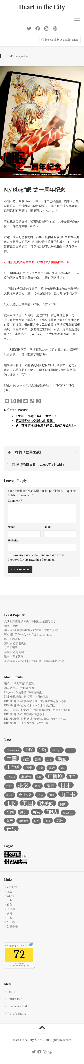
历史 (28, 767)
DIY (29, 749)
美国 (27, 803)
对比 (39, 777)
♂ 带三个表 (11, 926)
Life (10, 56)
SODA (70, 750)
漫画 (52, 795)
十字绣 (12, 767)
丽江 (26, 759)
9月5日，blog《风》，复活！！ (36, 416)
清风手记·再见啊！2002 (18, 652)
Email (47, 527)
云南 (38, 759)
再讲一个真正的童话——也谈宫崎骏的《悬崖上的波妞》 (38, 710)
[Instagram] (46, 28)
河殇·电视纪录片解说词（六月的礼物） (27, 696)
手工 (72, 776)
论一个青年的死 (13, 656)
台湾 (40, 768)
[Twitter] (29, 28)
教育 (37, 786)
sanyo (56, 750)
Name (11, 527)
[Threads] (55, 28)
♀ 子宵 (8, 918)
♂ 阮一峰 (9, 922)
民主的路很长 (12, 639)
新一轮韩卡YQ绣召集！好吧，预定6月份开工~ (46, 425)
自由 (63, 804)
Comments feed (17, 1006)
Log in (11, 992)
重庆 (9, 820)
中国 (11, 758)
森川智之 (25, 795)
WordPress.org (17, 1013)
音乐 (11, 829)
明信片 (9, 795)
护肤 (9, 786)
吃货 (52, 768)
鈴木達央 (23, 820)
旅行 (50, 785)
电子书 (68, 794)
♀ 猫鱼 (8, 904)
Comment (15, 500)
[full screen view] (31, 945)
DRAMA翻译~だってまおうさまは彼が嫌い (30, 705)
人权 (49, 759)
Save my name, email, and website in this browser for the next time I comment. (36, 557)
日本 (65, 785)
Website (13, 540)
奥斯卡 (26, 777)
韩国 (59, 820)
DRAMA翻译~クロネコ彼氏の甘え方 (26, 723)
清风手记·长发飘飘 (15, 643)
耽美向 (46, 803)
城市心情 (10, 777)
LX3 (42, 749)
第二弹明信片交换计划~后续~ (35, 420)
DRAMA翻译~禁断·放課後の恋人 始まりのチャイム (35, 718)
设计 (23, 812)
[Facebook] (37, 28)
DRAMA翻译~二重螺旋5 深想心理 (24, 714)
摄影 (23, 785)
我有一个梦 (11, 626)
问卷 (36, 820)
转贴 (51, 812)
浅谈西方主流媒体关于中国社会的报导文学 (30, 621)
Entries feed (15, 999)
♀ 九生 (8, 891)
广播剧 (55, 776)
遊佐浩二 (68, 812)
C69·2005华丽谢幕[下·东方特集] (23, 692)
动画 (62, 759)
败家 (36, 812)
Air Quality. (16, 945)
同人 (63, 768)
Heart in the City (42, 7)
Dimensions (12, 750)
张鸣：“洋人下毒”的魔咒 (19, 683)
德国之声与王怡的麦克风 (19, 688)
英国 (10, 812)
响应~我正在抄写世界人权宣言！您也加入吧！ (32, 630)
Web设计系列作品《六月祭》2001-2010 (28, 634)
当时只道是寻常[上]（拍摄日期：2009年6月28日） (35, 661)
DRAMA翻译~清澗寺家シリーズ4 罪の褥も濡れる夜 (35, 701)
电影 (11, 803)
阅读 (47, 820)
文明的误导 (11, 647)
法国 (40, 795)
